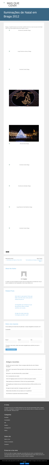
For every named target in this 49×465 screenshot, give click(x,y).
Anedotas (6, 417)
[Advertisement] (23, 116)
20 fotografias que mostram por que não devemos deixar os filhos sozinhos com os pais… (23, 306)
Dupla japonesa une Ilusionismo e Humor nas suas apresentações (20, 381)
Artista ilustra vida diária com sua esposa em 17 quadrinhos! (19, 390)
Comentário (7, 329)
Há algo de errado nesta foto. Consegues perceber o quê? (18, 388)
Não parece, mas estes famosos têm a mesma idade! (17, 373)
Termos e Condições (8, 441)
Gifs (5, 422)
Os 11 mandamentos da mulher (12, 376)
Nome (7, 339)
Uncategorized (7, 427)
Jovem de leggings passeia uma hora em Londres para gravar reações (21, 378)
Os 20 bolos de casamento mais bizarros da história (17, 393)
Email (19, 339)
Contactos (6, 444)
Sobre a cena (7, 439)
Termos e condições (29, 456)
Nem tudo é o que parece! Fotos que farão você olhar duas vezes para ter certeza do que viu (23, 298)
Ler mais (27, 463)
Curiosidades (7, 420)
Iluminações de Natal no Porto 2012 (14, 260)
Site (31, 339)
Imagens (6, 425)
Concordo (22, 463)
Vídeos (5, 430)
